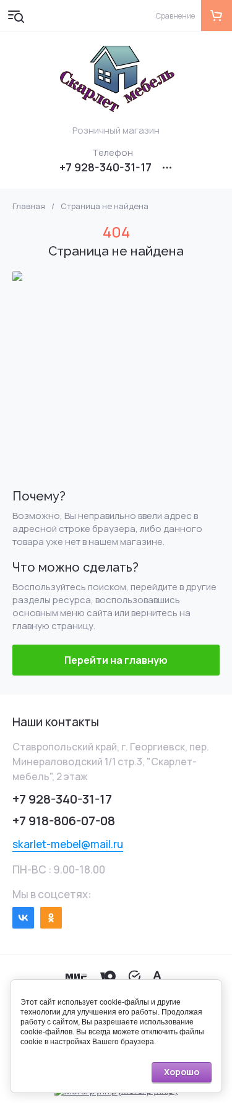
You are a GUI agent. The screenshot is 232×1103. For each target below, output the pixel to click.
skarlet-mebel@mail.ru (67, 844)
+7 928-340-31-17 (105, 167)
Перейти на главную (116, 660)
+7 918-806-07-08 (63, 820)
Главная (28, 206)
